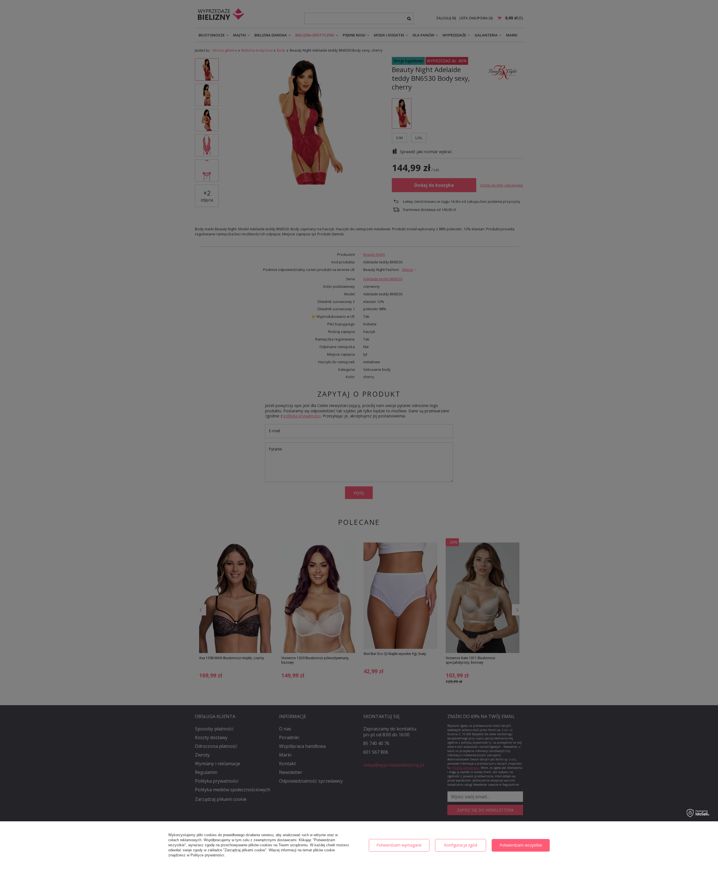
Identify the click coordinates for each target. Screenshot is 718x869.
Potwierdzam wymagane (399, 845)
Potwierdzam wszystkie (521, 845)
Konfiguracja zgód (460, 845)
